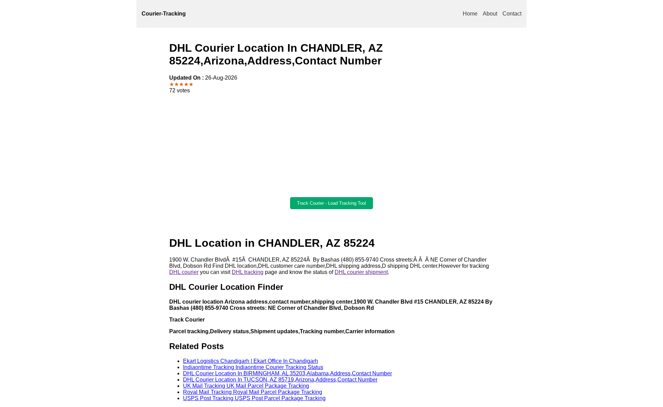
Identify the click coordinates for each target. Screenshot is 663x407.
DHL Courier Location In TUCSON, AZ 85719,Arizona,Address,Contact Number (280, 380)
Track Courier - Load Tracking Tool (331, 203)
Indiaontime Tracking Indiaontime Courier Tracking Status (253, 367)
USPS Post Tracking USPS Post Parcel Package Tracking (254, 398)
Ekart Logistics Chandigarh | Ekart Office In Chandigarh (250, 361)
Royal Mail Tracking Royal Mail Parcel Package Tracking (252, 392)
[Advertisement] (331, 145)
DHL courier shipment (361, 272)
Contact (511, 14)
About (490, 14)
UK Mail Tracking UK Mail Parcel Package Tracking (246, 386)
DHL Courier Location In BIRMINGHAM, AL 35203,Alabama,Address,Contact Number (287, 373)
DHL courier (184, 272)
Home (470, 14)
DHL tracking (247, 272)
